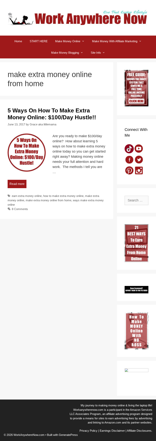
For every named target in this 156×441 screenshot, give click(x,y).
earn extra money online (27, 195)
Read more (17, 183)
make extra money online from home (48, 200)
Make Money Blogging (65, 52)
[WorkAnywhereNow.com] (78, 17)
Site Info (96, 52)
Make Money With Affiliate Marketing (114, 41)
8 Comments (20, 209)
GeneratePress (68, 434)
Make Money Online (67, 41)
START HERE (39, 41)
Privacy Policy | (89, 430)
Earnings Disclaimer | (113, 430)
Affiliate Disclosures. (139, 430)
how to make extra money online (63, 195)
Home (18, 41)
